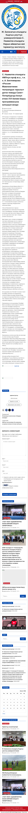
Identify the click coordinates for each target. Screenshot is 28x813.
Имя (3, 458)
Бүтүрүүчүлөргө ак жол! (8, 665)
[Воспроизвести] (4, 628)
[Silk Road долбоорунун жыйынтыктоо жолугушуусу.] (14, 763)
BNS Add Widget (14, 812)
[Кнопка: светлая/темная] (11, 51)
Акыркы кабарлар (8, 745)
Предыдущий (11, 416)
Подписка (23, 51)
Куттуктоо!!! (5, 668)
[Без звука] (21, 628)
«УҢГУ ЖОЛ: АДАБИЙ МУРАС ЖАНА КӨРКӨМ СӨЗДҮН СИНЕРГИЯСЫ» (12, 523)
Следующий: (12, 422)
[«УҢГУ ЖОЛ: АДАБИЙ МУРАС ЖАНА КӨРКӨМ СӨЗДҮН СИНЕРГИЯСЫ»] (14, 512)
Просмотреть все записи (14, 404)
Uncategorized (6, 723)
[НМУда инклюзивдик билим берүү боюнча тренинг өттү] (14, 577)
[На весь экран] (24, 628)
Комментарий (6, 438)
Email (4, 465)
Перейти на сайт (14, 401)
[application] (14, 622)
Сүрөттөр (16, 366)
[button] (2, 51)
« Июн (3, 713)
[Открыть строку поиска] (14, 51)
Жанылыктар (5, 71)
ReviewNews (16, 809)
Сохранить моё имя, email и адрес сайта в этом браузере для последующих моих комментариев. (14, 478)
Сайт (3, 471)
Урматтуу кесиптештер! (8, 606)
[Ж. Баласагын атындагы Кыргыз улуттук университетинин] (14, 739)
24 (4, 708)
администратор (7, 108)
